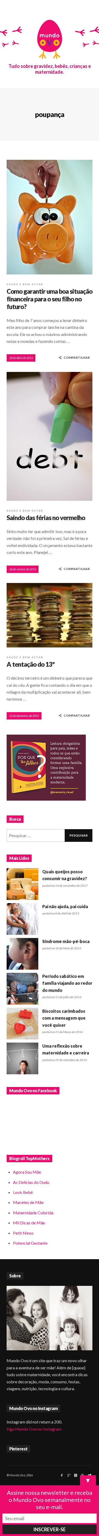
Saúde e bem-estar (25, 284)
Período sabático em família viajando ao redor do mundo (67, 983)
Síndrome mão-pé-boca (65, 941)
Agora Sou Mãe (27, 1171)
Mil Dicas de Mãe (29, 1222)
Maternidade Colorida (33, 1212)
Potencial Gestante (30, 1242)
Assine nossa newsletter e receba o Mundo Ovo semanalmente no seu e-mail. (49, 1499)
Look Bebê (23, 1192)
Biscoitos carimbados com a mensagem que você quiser (64, 1018)
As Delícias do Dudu (31, 1182)
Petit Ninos (23, 1232)
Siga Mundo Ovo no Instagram (34, 1428)
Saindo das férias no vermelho (46, 517)
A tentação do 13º (31, 664)
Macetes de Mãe (28, 1202)
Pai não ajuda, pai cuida (65, 906)
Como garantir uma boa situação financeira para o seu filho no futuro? (49, 298)
